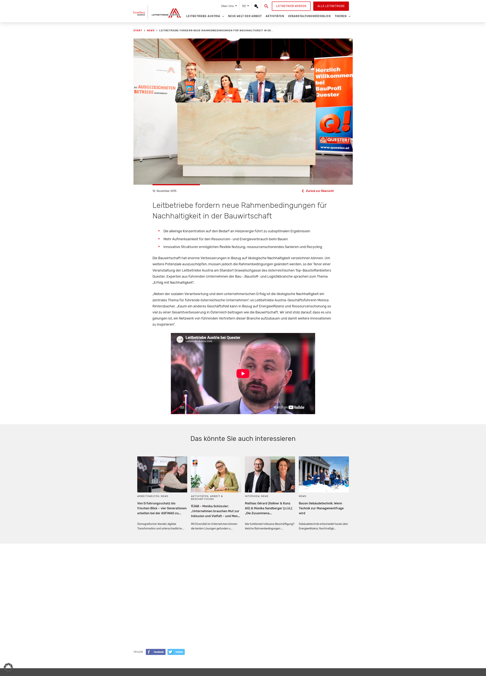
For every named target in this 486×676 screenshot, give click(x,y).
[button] (266, 6)
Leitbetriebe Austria (203, 16)
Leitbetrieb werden (291, 6)
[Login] (256, 6)
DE (244, 6)
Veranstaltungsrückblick (309, 16)
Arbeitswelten (148, 496)
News (164, 496)
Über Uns (227, 6)
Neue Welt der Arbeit (245, 16)
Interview (252, 496)
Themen (341, 16)
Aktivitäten (275, 16)
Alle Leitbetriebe (331, 6)
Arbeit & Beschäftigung (207, 497)
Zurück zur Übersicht (320, 191)
